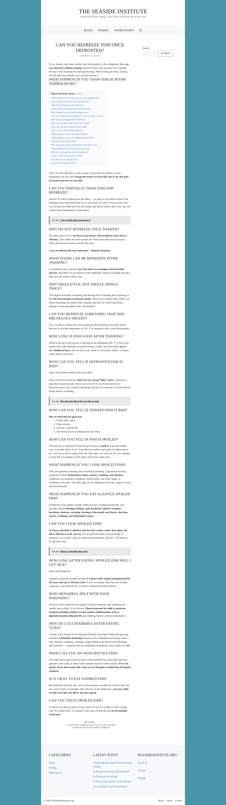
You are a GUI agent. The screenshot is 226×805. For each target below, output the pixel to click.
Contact (141, 770)
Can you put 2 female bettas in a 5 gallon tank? (91, 725)
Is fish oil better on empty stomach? (91, 728)
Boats (88, 30)
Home (161, 800)
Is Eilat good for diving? (105, 776)
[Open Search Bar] (141, 30)
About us (142, 762)
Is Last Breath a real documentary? (110, 786)
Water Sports (124, 30)
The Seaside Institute (113, 11)
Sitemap (142, 778)
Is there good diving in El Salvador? (111, 771)
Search (146, 48)
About (169, 800)
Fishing (103, 30)
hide (79, 94)
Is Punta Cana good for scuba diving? (112, 781)
